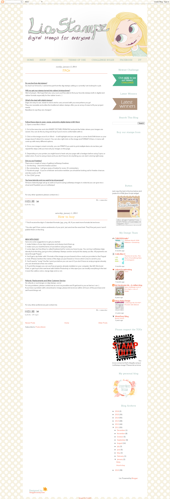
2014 (117, 418)
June (119, 450)
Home (30, 59)
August (120, 443)
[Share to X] (31, 201)
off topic (35, 315)
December (121, 430)
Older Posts (102, 323)
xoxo (126, 271)
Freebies (57, 59)
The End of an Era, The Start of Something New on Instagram (133, 258)
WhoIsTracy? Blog (122, 316)
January (120, 459)
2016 (117, 411)
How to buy (66, 217)
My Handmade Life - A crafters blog (128, 285)
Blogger (135, 478)
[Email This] (26, 201)
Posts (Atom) (40, 327)
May (119, 453)
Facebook (126, 59)
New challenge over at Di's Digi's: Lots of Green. (133, 289)
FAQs (66, 70)
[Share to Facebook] (33, 201)
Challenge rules (103, 59)
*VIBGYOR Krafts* (122, 238)
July (118, 446)
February (120, 456)
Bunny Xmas (119, 318)
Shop (43, 59)
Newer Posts (30, 323)
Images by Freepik (85, 498)
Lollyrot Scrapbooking (123, 270)
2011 (117, 427)
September (121, 440)
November (121, 433)
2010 (117, 470)
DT (139, 59)
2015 (117, 414)
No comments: (102, 200)
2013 (117, 421)
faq (33, 204)
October (120, 437)
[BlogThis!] (28, 201)
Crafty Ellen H (120, 254)
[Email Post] (37, 201)
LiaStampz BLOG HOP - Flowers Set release (133, 304)
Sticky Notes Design (122, 301)
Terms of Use (77, 59)
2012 (117, 424)
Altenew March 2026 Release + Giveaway (132, 241)
